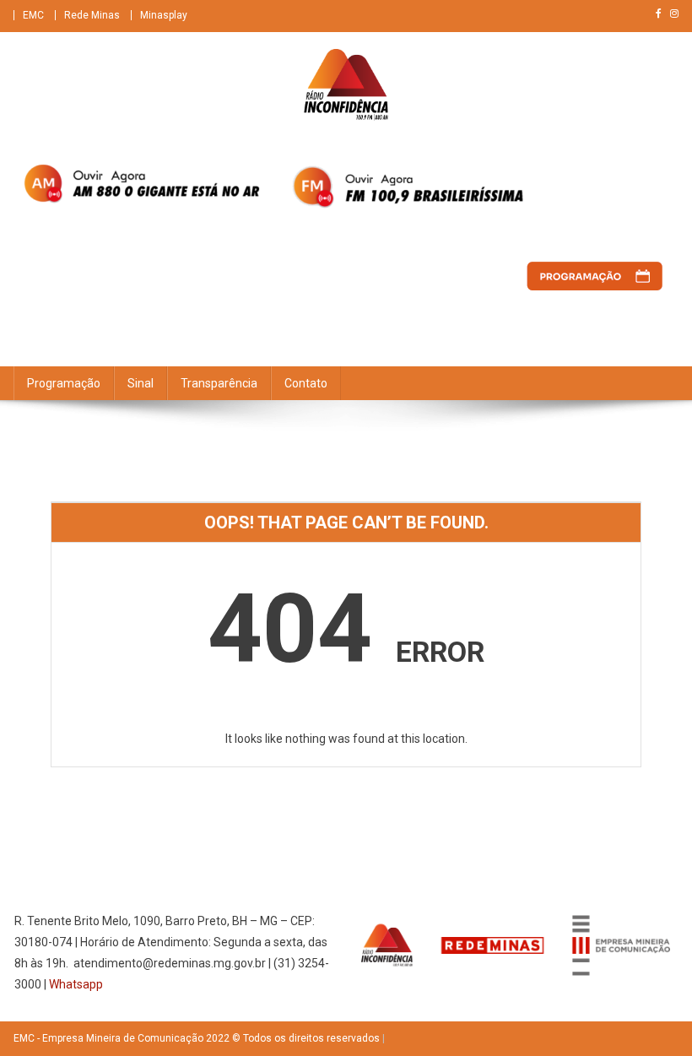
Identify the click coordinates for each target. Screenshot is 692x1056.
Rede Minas (92, 15)
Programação (63, 383)
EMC (33, 15)
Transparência (219, 383)
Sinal (140, 383)
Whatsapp (76, 984)
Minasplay (163, 15)
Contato (305, 383)
